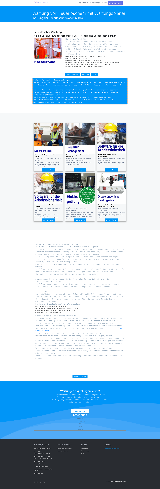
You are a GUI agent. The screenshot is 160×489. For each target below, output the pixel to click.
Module (85, 3)
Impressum (84, 448)
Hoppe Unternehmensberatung (43, 448)
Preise (104, 3)
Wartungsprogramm (39, 461)
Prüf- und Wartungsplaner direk (43, 458)
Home (78, 3)
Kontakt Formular (80, 376)
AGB (82, 453)
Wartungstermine (39, 464)
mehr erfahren (48, 170)
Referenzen (95, 3)
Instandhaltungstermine (41, 466)
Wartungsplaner (38, 451)
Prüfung (81, 426)
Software (80, 429)
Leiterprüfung (81, 421)
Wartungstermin (38, 473)
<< (123, 1)
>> (125, 1)
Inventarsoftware (63, 451)
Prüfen (81, 424)
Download (85, 74)
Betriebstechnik (80, 418)
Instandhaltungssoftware (65, 448)
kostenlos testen (72, 74)
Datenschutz (85, 451)
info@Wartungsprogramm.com (112, 448)
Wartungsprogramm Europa (42, 456)
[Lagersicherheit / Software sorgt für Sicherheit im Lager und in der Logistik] (48, 138)
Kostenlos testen (115, 3)
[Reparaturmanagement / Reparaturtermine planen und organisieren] (80, 138)
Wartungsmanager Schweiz (42, 453)
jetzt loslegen (80, 411)
